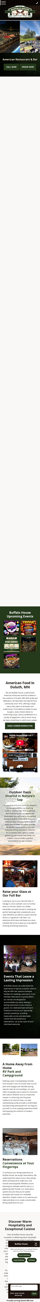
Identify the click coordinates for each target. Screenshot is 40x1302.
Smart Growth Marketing (19, 1294)
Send (34, 1293)
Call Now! (31, 1260)
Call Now (11, 67)
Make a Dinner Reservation (20, 726)
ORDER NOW (28, 67)
